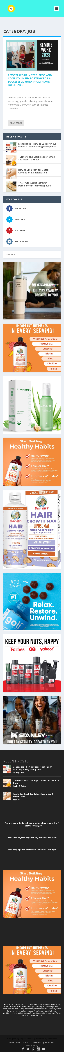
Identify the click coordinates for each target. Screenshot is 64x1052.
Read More (16, 123)
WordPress (52, 1039)
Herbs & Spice (19, 786)
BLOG (18, 1042)
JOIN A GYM (48, 1042)
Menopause (18, 772)
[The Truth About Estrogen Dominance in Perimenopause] (11, 187)
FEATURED (36, 1042)
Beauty (16, 799)
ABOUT (26, 1042)
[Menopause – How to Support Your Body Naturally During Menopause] (11, 147)
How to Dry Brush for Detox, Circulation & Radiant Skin (33, 171)
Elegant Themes (27, 1039)
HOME (11, 1042)
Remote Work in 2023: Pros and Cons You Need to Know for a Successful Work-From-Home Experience (30, 79)
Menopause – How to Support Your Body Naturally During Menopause (37, 145)
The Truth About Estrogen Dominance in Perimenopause (34, 184)
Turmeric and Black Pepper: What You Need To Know (36, 158)
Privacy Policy (32, 1046)
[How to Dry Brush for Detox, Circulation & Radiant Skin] (11, 173)
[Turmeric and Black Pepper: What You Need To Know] (11, 160)
